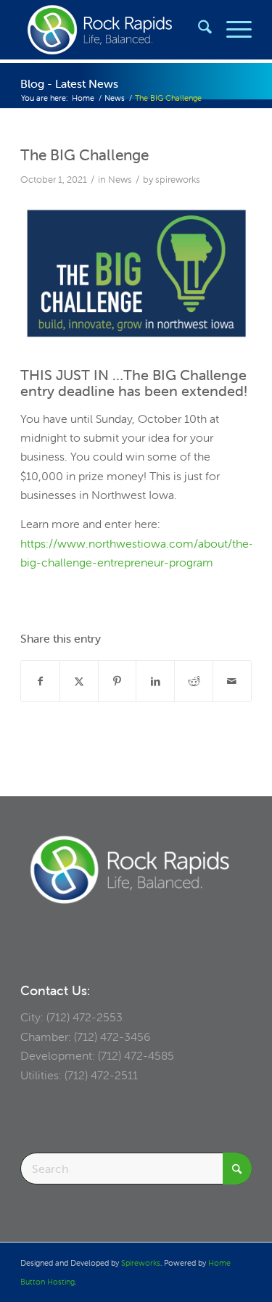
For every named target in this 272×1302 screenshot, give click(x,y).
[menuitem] (198, 30)
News (120, 179)
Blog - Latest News (69, 83)
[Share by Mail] (232, 681)
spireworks (177, 179)
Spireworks (140, 1263)
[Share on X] (79, 681)
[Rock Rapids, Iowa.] (112, 30)
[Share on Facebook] (40, 681)
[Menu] (232, 30)
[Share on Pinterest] (117, 681)
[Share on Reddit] (194, 681)
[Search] (198, 30)
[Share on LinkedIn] (155, 681)
